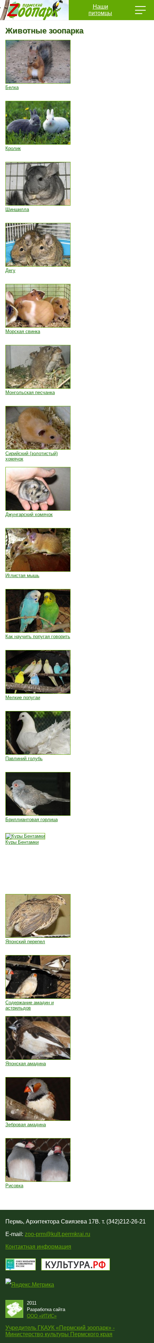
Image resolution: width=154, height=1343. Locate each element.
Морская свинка (22, 331)
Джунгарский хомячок (29, 514)
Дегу (10, 270)
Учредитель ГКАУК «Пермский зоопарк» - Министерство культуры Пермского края (60, 1331)
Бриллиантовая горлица (31, 819)
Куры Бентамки (22, 842)
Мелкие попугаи (22, 697)
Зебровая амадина (25, 1124)
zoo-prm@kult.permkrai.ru (57, 1234)
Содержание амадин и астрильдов (29, 1005)
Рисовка (14, 1185)
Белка (12, 87)
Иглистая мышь (22, 575)
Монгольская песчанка (30, 392)
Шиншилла (17, 209)
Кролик (13, 148)
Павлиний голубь (24, 758)
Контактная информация (38, 1247)
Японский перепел (25, 941)
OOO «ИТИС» (42, 1316)
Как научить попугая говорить (37, 636)
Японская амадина (25, 1063)
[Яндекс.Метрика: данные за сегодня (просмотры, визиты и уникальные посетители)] (29, 1284)
